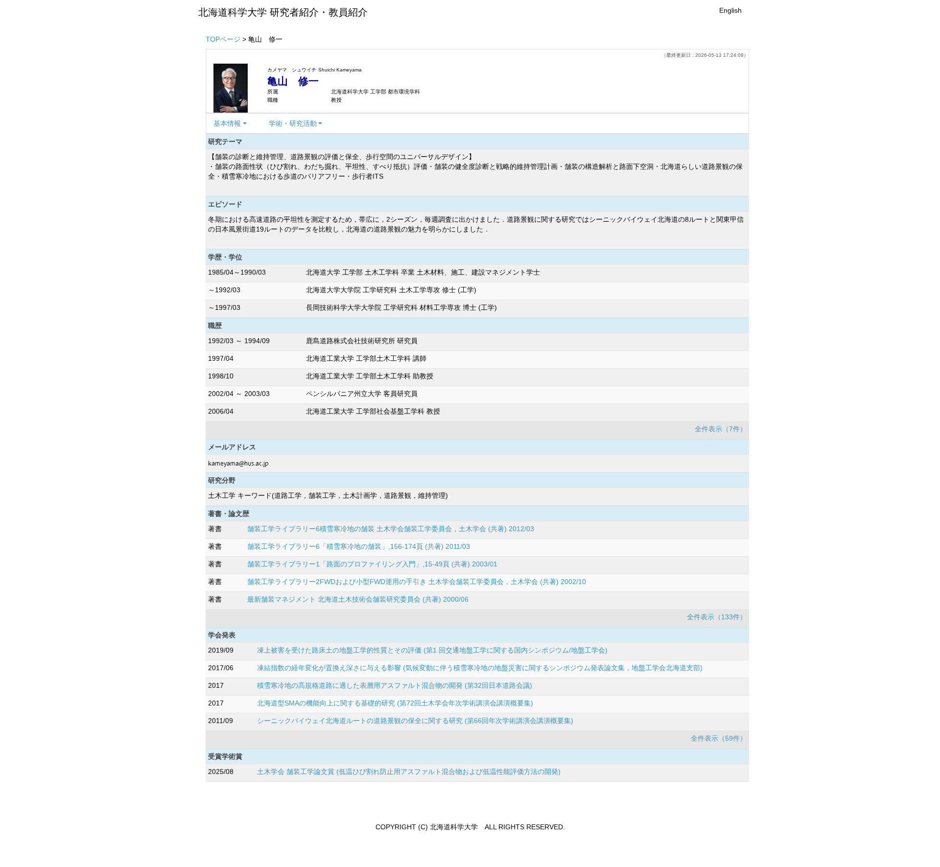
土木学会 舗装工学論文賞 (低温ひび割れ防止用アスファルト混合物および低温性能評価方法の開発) (409, 771)
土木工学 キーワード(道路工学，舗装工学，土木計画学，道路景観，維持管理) (328, 495)
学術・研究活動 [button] (293, 123)
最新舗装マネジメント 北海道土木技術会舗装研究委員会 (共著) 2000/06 (358, 599)
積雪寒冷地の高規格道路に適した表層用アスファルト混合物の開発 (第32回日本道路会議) (394, 685)
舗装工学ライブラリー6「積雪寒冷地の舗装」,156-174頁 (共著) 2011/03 (358, 546)
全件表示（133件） (717, 617)
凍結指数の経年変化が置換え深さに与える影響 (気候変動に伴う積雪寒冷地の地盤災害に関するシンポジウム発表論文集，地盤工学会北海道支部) (480, 668)
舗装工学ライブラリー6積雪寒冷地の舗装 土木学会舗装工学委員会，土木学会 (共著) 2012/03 (390, 529)
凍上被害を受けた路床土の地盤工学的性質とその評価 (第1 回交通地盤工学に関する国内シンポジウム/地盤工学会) (432, 650)
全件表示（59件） (719, 738)
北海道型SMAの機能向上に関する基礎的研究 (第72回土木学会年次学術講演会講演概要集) (395, 703)
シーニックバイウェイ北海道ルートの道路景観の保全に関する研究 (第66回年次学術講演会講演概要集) (415, 721)
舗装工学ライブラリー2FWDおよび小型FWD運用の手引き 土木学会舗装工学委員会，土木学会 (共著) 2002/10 (416, 582)
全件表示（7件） (721, 429)
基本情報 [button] (227, 123)
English (730, 10)
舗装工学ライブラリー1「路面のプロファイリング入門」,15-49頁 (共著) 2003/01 (372, 564)
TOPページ (223, 39)
